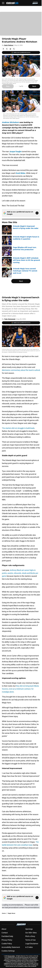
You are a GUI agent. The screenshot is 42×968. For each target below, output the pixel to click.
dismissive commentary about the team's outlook (21, 370)
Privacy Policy (7, 940)
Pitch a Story (30, 936)
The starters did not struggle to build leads (18, 428)
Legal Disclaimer (31, 944)
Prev (8, 86)
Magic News (11, 913)
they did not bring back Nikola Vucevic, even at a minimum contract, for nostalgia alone (20, 689)
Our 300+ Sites (31, 933)
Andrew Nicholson (10, 122)
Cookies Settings (8, 951)
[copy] (14, 49)
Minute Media (11, 956)
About (4, 929)
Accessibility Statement (11, 947)
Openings (29, 929)
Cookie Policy (7, 944)
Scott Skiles (20, 173)
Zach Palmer (8, 45)
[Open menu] (3, 3)
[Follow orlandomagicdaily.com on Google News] (37, 213)
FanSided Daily (7, 936)
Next (34, 86)
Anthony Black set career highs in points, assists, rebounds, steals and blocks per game (20, 573)
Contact (5, 933)
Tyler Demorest (9, 319)
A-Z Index (29, 947)
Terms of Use (30, 940)
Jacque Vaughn (15, 151)
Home (4, 913)
